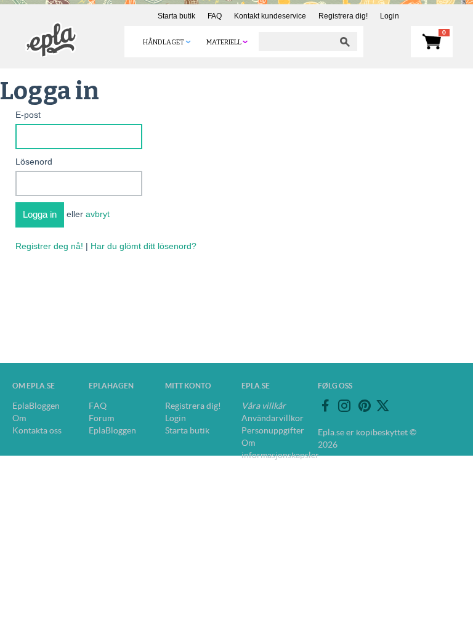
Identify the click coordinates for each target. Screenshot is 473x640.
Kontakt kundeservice (270, 16)
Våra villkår (263, 406)
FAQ (215, 16)
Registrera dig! (343, 16)
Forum (101, 418)
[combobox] (296, 41)
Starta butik (176, 16)
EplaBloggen (36, 406)
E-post (28, 115)
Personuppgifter (272, 430)
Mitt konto (188, 386)
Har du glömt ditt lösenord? (143, 246)
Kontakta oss (37, 430)
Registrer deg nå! (49, 246)
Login (389, 16)
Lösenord (33, 161)
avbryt (98, 214)
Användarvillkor (272, 418)
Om (19, 418)
